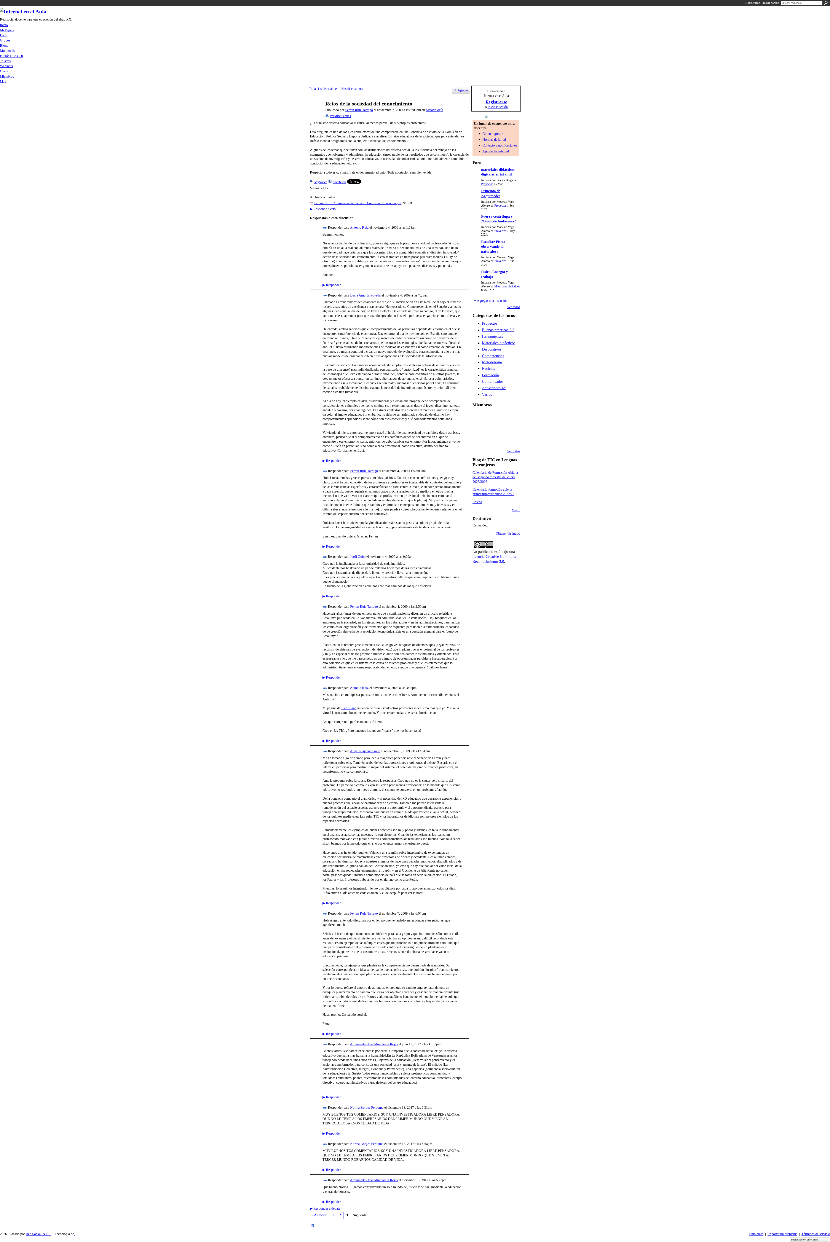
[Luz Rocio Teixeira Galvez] (511, 428)
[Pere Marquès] (477, 439)
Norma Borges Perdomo (366, 1107)
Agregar (463, 90)
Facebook (339, 182)
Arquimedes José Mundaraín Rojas (374, 1044)
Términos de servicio (815, 1234)
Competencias (493, 356)
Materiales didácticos (507, 286)
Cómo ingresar (492, 134)
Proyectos (487, 184)
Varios (487, 394)
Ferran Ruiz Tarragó (359, 110)
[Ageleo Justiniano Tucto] (477, 416)
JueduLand (348, 708)
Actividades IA (494, 388)
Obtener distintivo (508, 533)
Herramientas (492, 336)
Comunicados (492, 381)
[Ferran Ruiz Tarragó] (316, 112)
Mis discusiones (352, 89)
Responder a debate (325, 1208)
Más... (516, 510)
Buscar (826, 3)
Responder (331, 285)
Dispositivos (491, 349)
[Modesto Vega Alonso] (511, 416)
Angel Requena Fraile (365, 751)
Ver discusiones (340, 116)
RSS (312, 1226)
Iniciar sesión (771, 3)
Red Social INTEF (38, 1234)
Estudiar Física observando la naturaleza (493, 247)
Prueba (477, 502)
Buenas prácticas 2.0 (498, 330)
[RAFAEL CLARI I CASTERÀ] (489, 416)
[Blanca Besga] (500, 428)
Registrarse (752, 3)
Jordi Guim (358, 556)
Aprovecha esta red (495, 151)
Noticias (488, 368)
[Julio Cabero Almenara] (489, 439)
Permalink (325, 228)
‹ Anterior (319, 1215)
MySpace (320, 182)
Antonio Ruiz (359, 227)
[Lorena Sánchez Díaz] (477, 428)
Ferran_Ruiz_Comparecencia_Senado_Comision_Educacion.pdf (357, 203)
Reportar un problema (782, 1234)
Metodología (434, 110)
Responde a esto (323, 209)
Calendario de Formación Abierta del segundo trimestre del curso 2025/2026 (495, 477)
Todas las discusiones (323, 89)
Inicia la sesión (498, 107)
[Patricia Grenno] (500, 439)
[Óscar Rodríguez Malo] (500, 416)
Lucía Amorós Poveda (365, 295)
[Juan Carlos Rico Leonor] (489, 428)
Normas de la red (494, 139)
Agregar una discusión (492, 301)
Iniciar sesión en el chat (804, 1239)
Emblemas (756, 1234)
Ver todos (513, 307)
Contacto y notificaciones (499, 145)
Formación (490, 375)
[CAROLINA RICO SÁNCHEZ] (511, 439)
